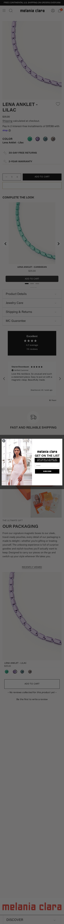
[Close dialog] (3, 440)
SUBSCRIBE (47, 471)
